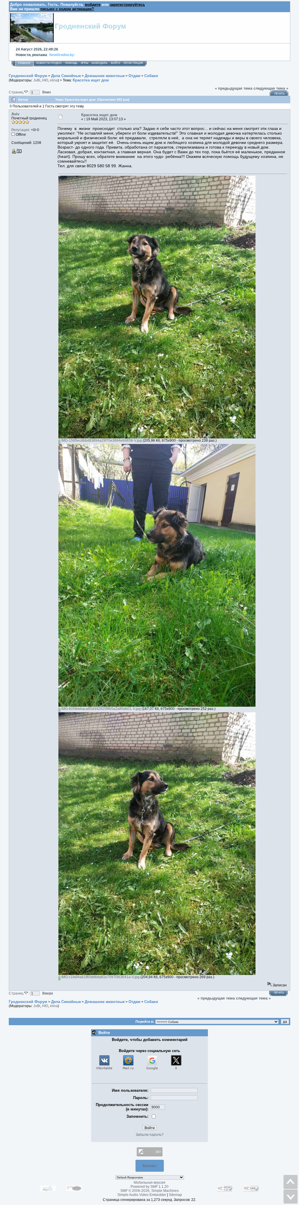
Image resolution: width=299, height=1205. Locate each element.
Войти (115, 63)
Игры (84, 63)
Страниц (16, 92)
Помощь (71, 63)
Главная (24, 63)
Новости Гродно (49, 63)
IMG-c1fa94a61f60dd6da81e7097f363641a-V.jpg (100, 977)
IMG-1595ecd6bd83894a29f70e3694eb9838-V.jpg (101, 440)
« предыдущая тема (233, 88)
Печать (279, 93)
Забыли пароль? (150, 1135)
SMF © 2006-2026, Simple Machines (149, 1191)
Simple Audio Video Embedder (141, 1195)
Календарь (99, 63)
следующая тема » (270, 88)
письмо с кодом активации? (67, 9)
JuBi (36, 80)
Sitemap (175, 1195)
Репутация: (20, 130)
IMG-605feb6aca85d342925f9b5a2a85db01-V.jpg (100, 709)
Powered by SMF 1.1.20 (149, 1187)
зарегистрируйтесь (127, 4)
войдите (92, 4)
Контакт (150, 1166)
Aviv (15, 114)
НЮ (45, 80)
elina (54, 80)
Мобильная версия (149, 1182)
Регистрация (133, 63)
